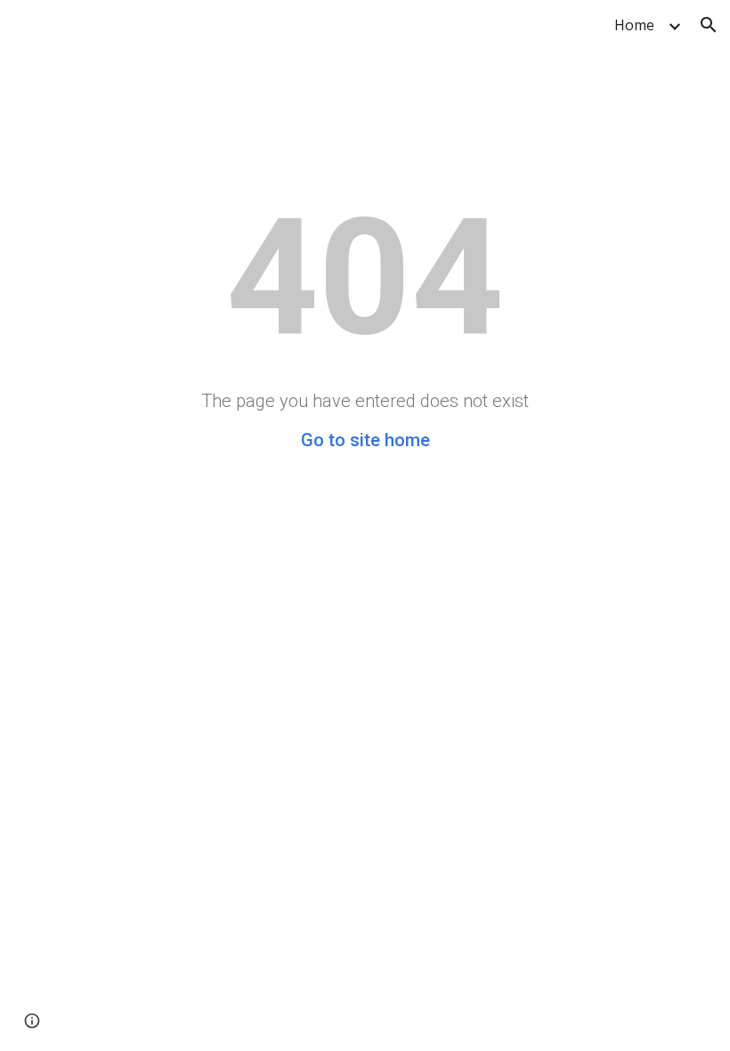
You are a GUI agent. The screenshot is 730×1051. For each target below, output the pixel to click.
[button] (708, 25)
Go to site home (365, 440)
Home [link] (634, 25)
